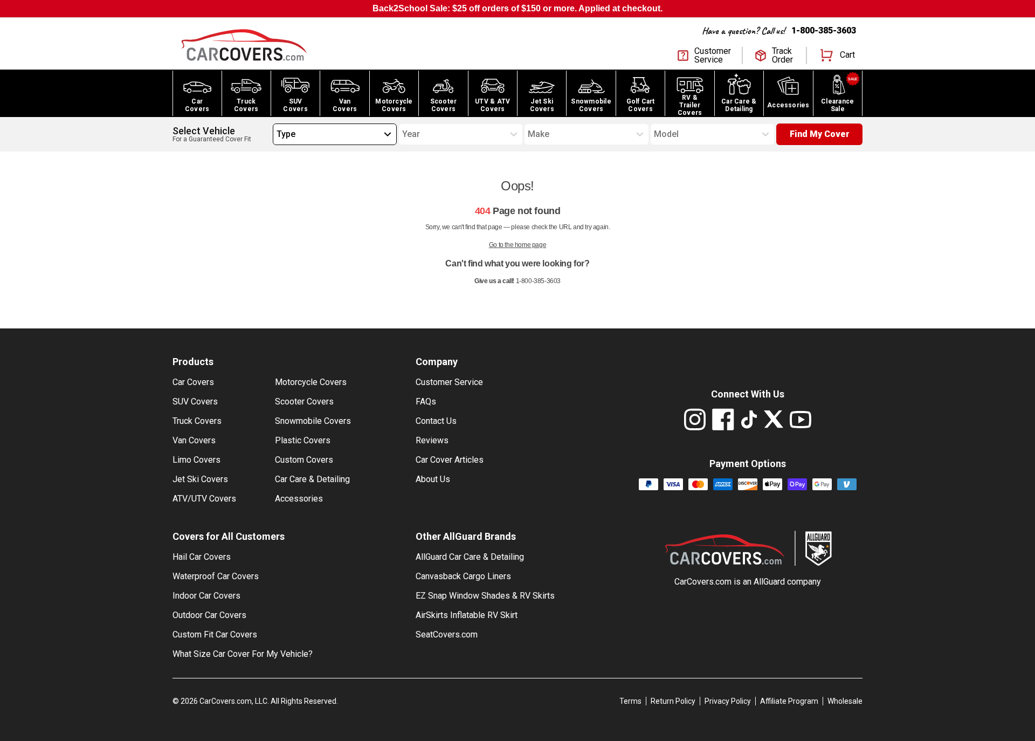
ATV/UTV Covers (204, 498)
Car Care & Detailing (312, 479)
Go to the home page (517, 245)
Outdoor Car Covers (209, 615)
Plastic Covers (302, 440)
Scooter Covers (304, 401)
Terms (630, 701)
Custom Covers (304, 460)
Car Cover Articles (450, 460)
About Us (433, 479)
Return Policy (673, 701)
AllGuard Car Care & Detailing (470, 557)
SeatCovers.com (447, 634)
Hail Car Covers (201, 557)
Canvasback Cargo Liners (463, 576)
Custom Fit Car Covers (214, 634)
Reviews (432, 440)
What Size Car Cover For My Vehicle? (242, 654)
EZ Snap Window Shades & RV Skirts (485, 596)
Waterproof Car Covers (215, 576)
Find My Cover (820, 134)
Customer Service (449, 382)
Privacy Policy (728, 701)
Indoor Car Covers (206, 596)
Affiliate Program (789, 701)
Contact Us (436, 421)
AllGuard (769, 582)
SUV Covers (195, 401)
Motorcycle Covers (311, 382)
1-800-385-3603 (823, 30)
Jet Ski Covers (200, 479)
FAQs (426, 401)
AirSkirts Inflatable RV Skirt (467, 615)
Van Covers (194, 440)
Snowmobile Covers (313, 421)
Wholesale (844, 701)
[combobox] (276, 134)
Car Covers (193, 382)
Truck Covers (197, 421)
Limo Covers (196, 460)
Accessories (299, 498)
